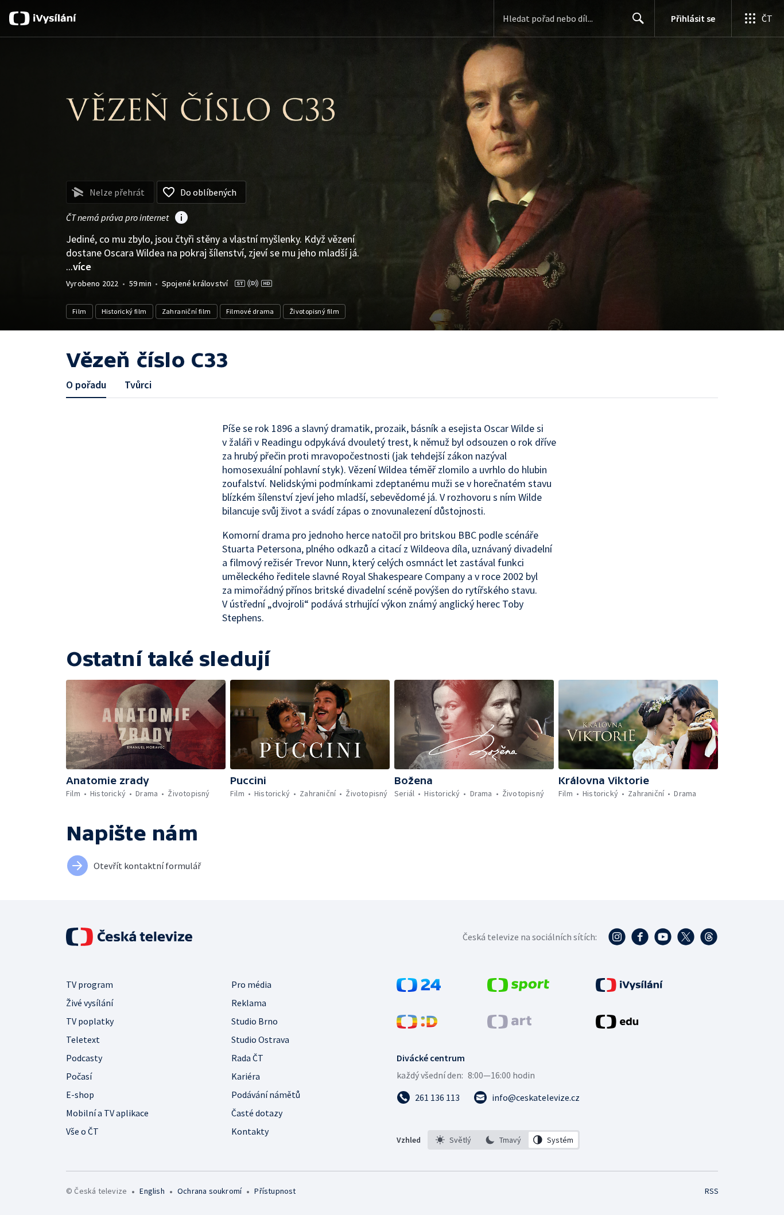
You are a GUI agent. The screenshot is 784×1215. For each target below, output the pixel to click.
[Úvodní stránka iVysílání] (53, 18)
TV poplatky (90, 1021)
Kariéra (245, 1076)
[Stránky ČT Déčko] (417, 1025)
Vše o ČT (82, 1131)
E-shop (80, 1094)
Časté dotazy (256, 1113)
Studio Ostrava (260, 1039)
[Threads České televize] (709, 937)
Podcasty (84, 1058)
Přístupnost (275, 1191)
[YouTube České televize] (663, 937)
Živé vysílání (89, 1002)
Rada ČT (247, 1058)
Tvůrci (138, 384)
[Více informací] (181, 218)
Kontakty (250, 1131)
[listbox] (504, 1140)
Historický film (124, 311)
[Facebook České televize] (640, 937)
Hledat (638, 18)
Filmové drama (250, 311)
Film (79, 311)
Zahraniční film (186, 311)
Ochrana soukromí (209, 1191)
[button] (146, 724)
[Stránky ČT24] (419, 988)
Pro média (251, 984)
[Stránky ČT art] (509, 1025)
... (78, 266)
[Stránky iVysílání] (629, 988)
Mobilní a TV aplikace (107, 1113)
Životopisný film (314, 311)
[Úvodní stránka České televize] (130, 937)
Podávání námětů (265, 1094)
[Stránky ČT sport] (518, 988)
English (151, 1191)
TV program (89, 984)
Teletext (83, 1039)
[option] (453, 1140)
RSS (712, 1191)
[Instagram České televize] (617, 937)
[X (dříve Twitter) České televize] (686, 937)
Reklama (248, 1002)
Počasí (79, 1076)
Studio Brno (254, 1021)
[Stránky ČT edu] (617, 1025)
